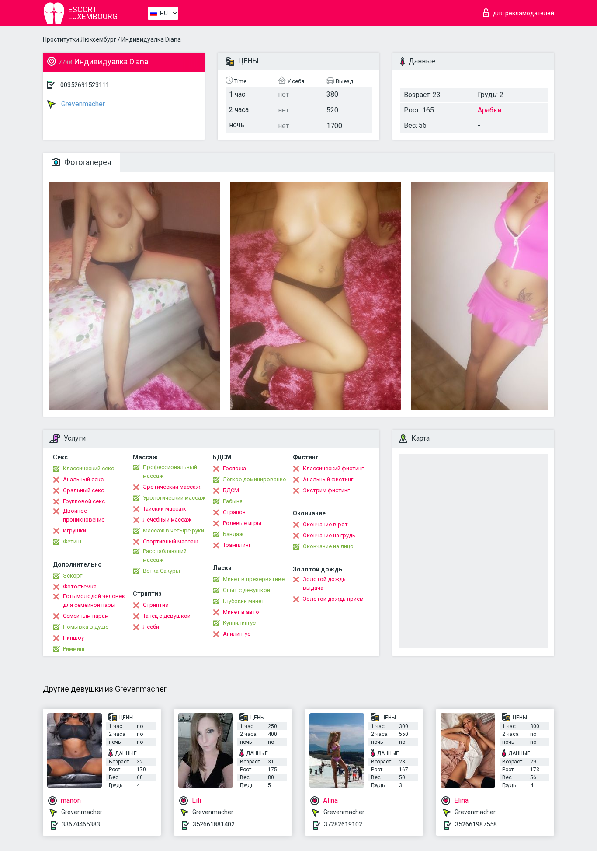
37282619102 (343, 824)
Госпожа (234, 468)
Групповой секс (84, 501)
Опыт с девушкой (246, 590)
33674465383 (81, 824)
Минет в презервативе (254, 579)
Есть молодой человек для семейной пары (94, 600)
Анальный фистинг (328, 479)
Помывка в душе (85, 626)
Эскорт (73, 575)
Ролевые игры (242, 523)
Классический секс (88, 468)
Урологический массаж (174, 497)
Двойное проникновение (83, 515)
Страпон (234, 512)
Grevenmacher (82, 104)
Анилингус (236, 633)
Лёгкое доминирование (254, 479)
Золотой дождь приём (333, 598)
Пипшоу (73, 637)
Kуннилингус (239, 623)
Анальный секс (83, 479)
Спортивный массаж (170, 541)
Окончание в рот (325, 524)
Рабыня (233, 501)
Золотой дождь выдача (324, 583)
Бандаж (233, 534)
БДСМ (231, 490)
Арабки (489, 110)
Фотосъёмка (80, 586)
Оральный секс (83, 490)
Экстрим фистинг (326, 490)
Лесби (151, 626)
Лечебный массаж (167, 519)
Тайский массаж (164, 508)
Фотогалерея (86, 162)
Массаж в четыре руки (173, 530)
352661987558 (476, 824)
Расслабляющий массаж (165, 555)
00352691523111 (84, 85)
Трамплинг (237, 545)
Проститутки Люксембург (79, 39)
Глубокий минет (243, 601)
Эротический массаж (171, 486)
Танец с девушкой (167, 616)
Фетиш (72, 541)
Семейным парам (86, 616)
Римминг (74, 648)
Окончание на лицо (328, 546)
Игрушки (74, 530)
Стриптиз (155, 605)
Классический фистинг (333, 468)
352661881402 (214, 824)
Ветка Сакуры (161, 570)
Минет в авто (241, 612)
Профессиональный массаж (170, 471)
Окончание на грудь (329, 535)
